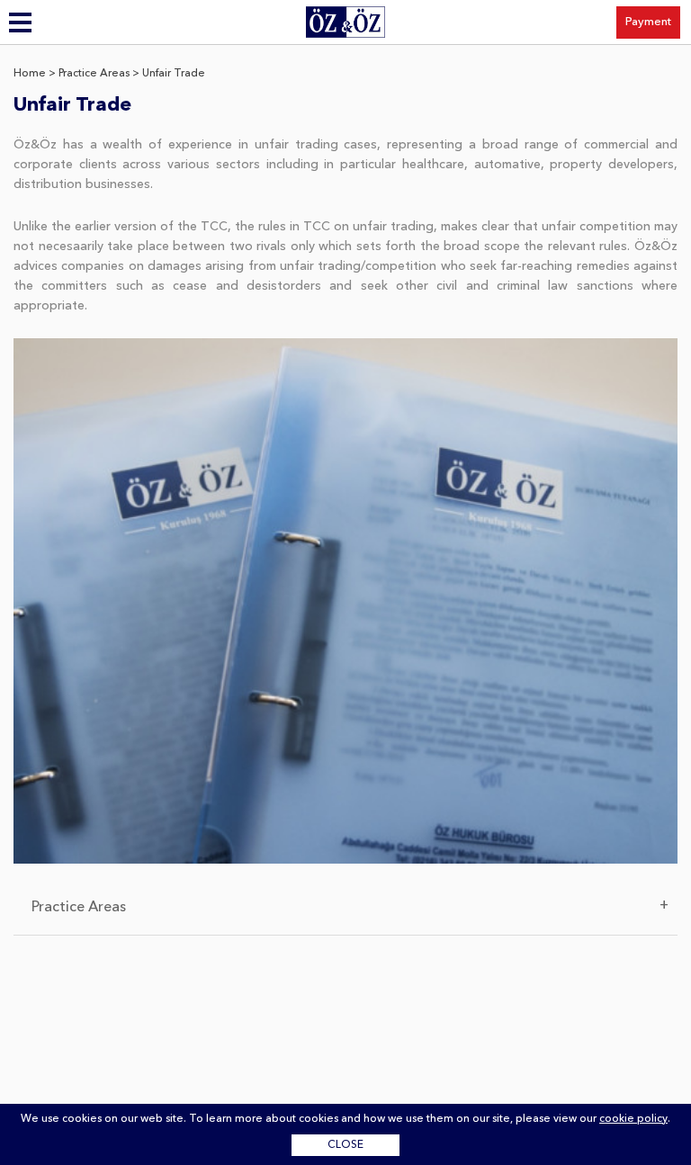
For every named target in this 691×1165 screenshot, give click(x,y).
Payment (648, 22)
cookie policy (633, 1119)
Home (29, 73)
